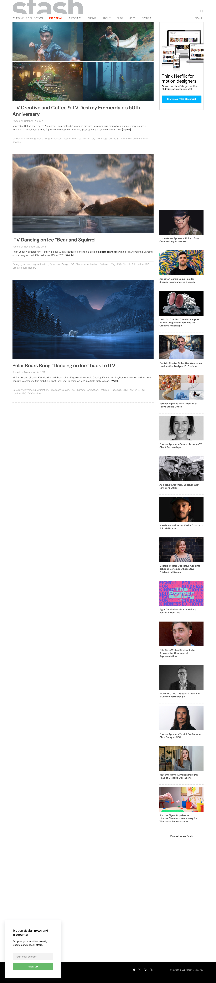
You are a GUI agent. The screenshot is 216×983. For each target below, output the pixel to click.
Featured (77, 138)
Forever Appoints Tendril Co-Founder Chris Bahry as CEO (180, 736)
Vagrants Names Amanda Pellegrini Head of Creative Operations (178, 776)
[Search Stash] (201, 11)
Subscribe (74, 18)
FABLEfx (122, 264)
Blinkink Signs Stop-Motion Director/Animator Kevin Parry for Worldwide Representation (178, 818)
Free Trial (55, 18)
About (107, 18)
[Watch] (126, 129)
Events (146, 18)
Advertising (43, 138)
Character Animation (87, 264)
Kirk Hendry (29, 267)
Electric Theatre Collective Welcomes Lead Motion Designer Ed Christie (180, 365)
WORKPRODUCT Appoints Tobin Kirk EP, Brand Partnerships (179, 695)
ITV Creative (135, 138)
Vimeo (145, 969)
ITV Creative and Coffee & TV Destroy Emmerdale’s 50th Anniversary (76, 110)
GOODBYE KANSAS (128, 389)
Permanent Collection (27, 18)
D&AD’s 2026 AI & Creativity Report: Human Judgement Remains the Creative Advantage (179, 322)
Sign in (199, 18)
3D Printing (29, 138)
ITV (125, 138)
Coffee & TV (115, 138)
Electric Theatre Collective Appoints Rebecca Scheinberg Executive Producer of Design (179, 568)
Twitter (139, 969)
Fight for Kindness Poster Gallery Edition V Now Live (177, 611)
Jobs (132, 18)
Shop (120, 18)
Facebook (151, 969)
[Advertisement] (83, 426)
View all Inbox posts (181, 836)
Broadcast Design (61, 138)
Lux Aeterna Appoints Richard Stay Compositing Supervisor (179, 240)
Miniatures (88, 138)
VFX (98, 138)
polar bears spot (109, 251)
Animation (42, 264)
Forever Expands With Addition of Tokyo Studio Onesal (178, 405)
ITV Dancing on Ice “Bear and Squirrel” (55, 239)
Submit (92, 18)
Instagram (133, 969)
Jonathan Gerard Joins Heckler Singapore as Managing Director (177, 280)
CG (72, 264)
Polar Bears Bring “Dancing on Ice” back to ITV (63, 365)
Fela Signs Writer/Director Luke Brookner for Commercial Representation (177, 653)
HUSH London (136, 264)
